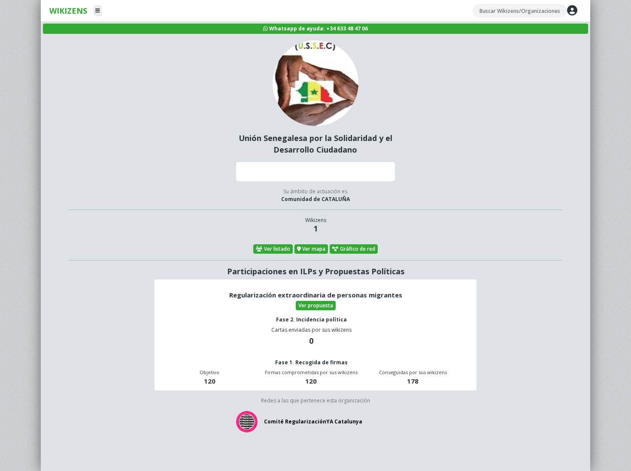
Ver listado (277, 248)
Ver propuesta (315, 305)
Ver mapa (313, 248)
